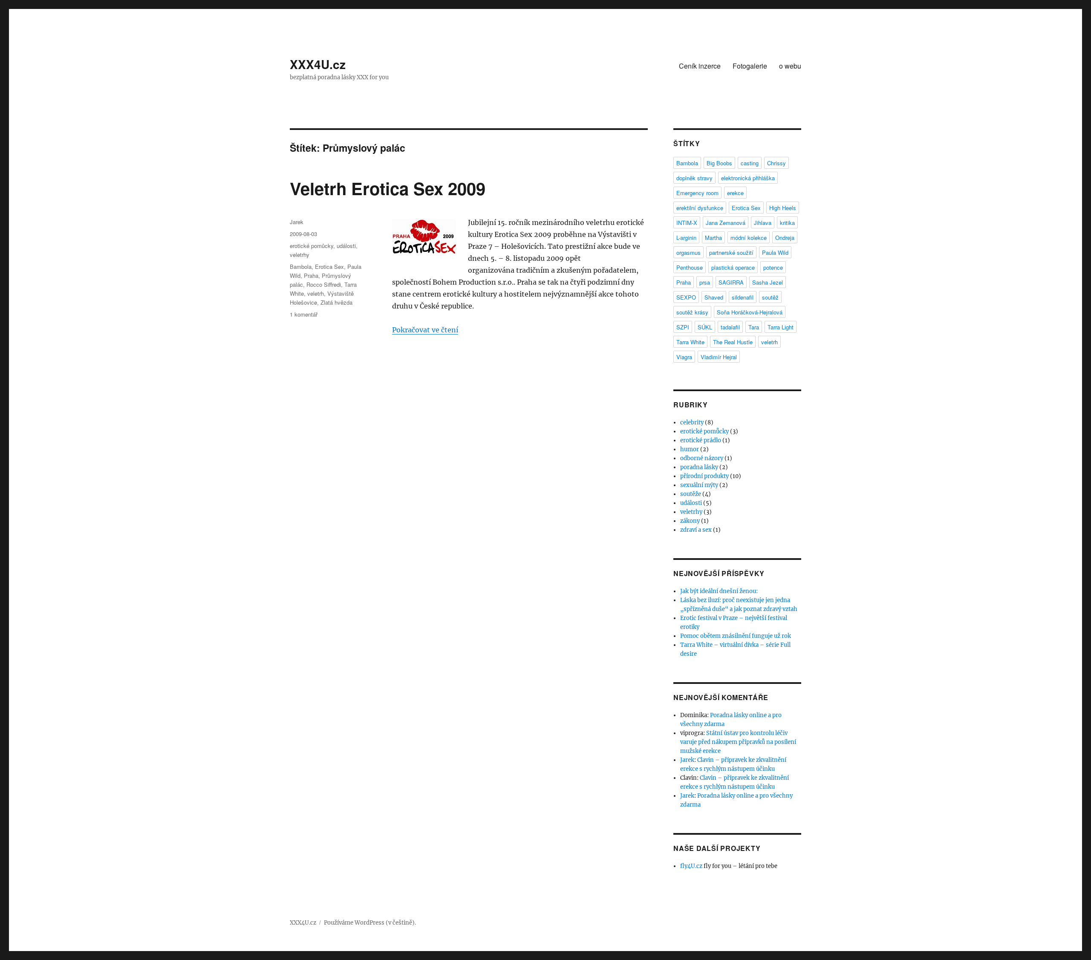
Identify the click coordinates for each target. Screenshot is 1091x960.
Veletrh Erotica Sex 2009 (387, 188)
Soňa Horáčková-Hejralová (749, 312)
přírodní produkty (704, 476)
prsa (704, 282)
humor (689, 449)
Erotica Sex (329, 266)
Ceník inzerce (700, 66)
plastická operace (733, 267)
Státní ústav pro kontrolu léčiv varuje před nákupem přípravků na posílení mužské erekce (738, 742)
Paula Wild (775, 252)
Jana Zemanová (725, 223)
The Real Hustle (733, 342)
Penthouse (689, 267)
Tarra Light (781, 327)
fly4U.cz (691, 866)
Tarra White (690, 342)
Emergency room (697, 193)
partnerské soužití (731, 252)
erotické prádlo (700, 440)
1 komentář (303, 314)
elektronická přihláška (748, 178)
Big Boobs (719, 163)
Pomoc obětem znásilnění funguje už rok (735, 636)
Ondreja (784, 238)
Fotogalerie (750, 66)
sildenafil (742, 297)
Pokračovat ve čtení (425, 330)
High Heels (782, 208)
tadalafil (730, 327)
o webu (790, 66)
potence (773, 267)
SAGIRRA (731, 282)
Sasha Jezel (767, 282)
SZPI (682, 327)
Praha (311, 275)
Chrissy (776, 163)
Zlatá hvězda (336, 302)
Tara (753, 327)
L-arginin (686, 238)
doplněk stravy (694, 178)
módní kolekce (748, 238)
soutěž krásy (692, 312)
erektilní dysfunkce (699, 208)
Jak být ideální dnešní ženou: (719, 591)
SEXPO (686, 297)
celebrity (692, 422)
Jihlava (762, 223)
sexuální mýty (699, 485)
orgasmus (688, 252)
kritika (787, 223)
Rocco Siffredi (323, 284)
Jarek (296, 222)
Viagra (684, 357)
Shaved (713, 297)
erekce (735, 193)
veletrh (315, 293)
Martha (713, 238)
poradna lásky (699, 467)
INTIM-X (686, 223)
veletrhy (299, 255)
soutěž (770, 297)
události (346, 246)
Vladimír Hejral (719, 357)
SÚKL (705, 327)
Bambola (301, 266)
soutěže (690, 494)
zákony (690, 521)
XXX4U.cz (318, 64)
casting (750, 163)
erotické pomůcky (311, 246)
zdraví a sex (696, 529)
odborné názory (701, 458)
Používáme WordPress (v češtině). (370, 922)
